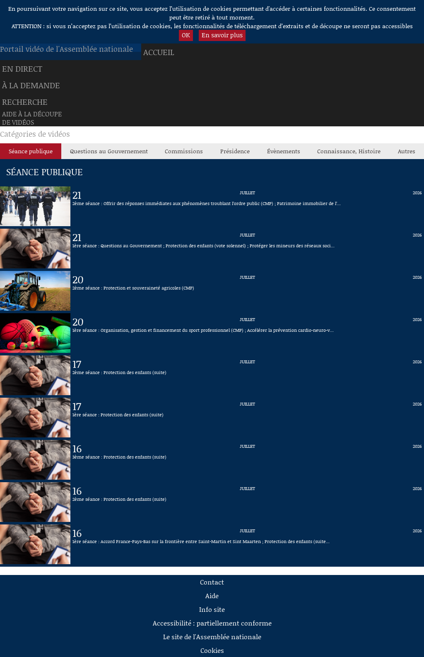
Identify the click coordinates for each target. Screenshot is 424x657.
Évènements (283, 151)
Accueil (158, 52)
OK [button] (186, 34)
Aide (212, 595)
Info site (212, 609)
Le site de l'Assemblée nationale (212, 636)
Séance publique (31, 151)
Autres (406, 151)
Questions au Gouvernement (109, 151)
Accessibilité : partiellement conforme (212, 623)
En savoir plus (222, 34)
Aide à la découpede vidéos (32, 118)
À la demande (31, 85)
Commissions (184, 151)
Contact (212, 582)
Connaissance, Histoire (349, 151)
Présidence (235, 151)
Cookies (212, 650)
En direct (22, 68)
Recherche (25, 101)
